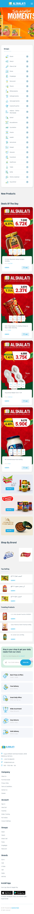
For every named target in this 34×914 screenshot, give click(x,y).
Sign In (3, 804)
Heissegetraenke (14, 101)
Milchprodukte (14, 91)
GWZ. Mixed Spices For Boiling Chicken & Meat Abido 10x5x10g (16, 327)
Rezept (12, 147)
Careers (3, 793)
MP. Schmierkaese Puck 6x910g (14, 459)
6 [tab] (19, 37)
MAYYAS (3, 876)
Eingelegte (13, 76)
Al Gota (3, 866)
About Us (3, 776)
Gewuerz (12, 152)
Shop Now (9, 488)
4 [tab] (15, 37)
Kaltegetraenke (14, 96)
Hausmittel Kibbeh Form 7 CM (13, 393)
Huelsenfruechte (14, 106)
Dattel (11, 118)
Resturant (13, 81)
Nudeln (12, 137)
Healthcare (13, 162)
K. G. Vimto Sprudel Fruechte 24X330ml (21, 614)
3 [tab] (13, 37)
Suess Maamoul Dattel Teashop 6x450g (21, 625)
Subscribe (25, 662)
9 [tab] (24, 37)
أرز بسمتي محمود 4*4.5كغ (18, 586)
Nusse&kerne (13, 122)
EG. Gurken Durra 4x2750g (17, 635)
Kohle (11, 172)
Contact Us (4, 790)
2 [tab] (11, 37)
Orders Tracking (5, 814)
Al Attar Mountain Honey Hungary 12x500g (14, 260)
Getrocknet (13, 142)
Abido (9, 330)
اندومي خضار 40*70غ (16, 576)
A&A (2, 870)
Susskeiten (13, 127)
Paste (11, 71)
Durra (3, 860)
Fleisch (12, 61)
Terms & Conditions (6, 786)
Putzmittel (13, 157)
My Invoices (4, 818)
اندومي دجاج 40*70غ (16, 596)
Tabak (11, 167)
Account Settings (6, 821)
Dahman (10, 397)
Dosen (11, 56)
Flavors (12, 86)
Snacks (12, 132)
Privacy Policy (5, 783)
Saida (3, 873)
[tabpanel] (17, 23)
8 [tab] (22, 37)
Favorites (3, 811)
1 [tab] (9, 37)
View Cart (4, 807)
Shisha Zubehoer (14, 177)
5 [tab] (17, 37)
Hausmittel (13, 182)
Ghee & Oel (13, 66)
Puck (9, 464)
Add (26, 267)
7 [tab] (20, 37)
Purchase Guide (5, 780)
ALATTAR (10, 263)
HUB (2, 863)
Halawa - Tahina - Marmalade (15, 112)
